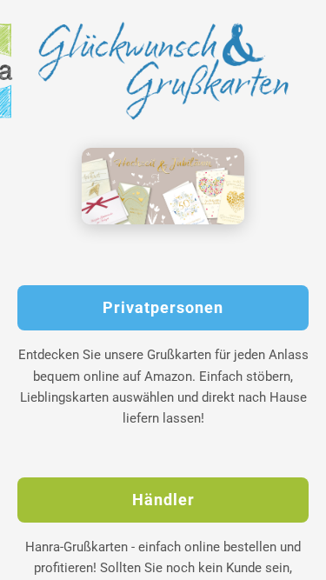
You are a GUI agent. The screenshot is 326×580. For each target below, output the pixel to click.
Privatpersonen (163, 308)
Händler (163, 500)
